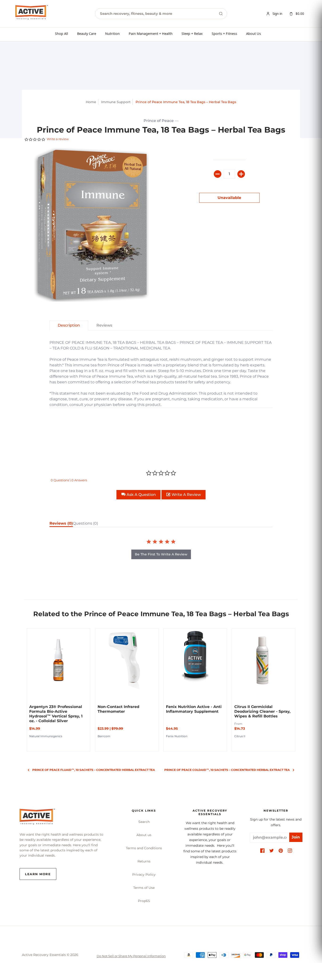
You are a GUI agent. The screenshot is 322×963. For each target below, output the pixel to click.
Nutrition (112, 33)
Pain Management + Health (151, 33)
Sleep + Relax (192, 33)
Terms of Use (144, 888)
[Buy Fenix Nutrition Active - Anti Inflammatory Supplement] (195, 660)
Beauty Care (86, 33)
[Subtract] (217, 174)
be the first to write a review (161, 554)
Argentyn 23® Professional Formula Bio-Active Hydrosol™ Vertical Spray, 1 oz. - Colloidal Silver (56, 713)
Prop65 (144, 901)
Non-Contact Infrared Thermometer (118, 709)
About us (143, 835)
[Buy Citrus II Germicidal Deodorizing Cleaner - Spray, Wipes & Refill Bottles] (263, 660)
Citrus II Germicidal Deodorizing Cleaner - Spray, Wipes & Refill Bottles (262, 711)
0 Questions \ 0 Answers (69, 480)
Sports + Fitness (224, 33)
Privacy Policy (144, 874)
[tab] (69, 325)
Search (144, 822)
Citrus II (239, 736)
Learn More (38, 874)
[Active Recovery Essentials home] (31, 13)
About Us (253, 33)
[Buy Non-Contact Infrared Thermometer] (127, 660)
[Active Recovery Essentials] (37, 818)
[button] (138, 494)
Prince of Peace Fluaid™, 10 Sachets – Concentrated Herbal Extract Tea (93, 770)
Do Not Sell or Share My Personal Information (131, 956)
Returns (143, 861)
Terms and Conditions (144, 848)
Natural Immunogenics (45, 736)
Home (91, 102)
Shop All (61, 33)
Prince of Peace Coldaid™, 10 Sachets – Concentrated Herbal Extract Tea (227, 770)
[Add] (241, 174)
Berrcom (104, 736)
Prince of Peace (159, 120)
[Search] (220, 13)
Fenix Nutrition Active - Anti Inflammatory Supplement (194, 709)
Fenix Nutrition (176, 736)
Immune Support (116, 102)
